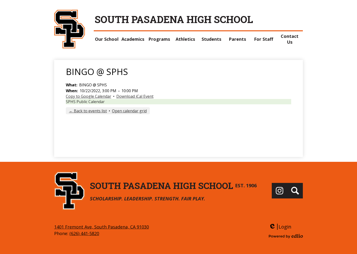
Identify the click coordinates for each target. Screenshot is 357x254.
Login (280, 227)
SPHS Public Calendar (85, 101)
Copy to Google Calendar (88, 96)
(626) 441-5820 (84, 233)
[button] (107, 39)
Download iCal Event (134, 96)
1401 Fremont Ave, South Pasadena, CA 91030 (101, 227)
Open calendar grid (129, 111)
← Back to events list (88, 111)
